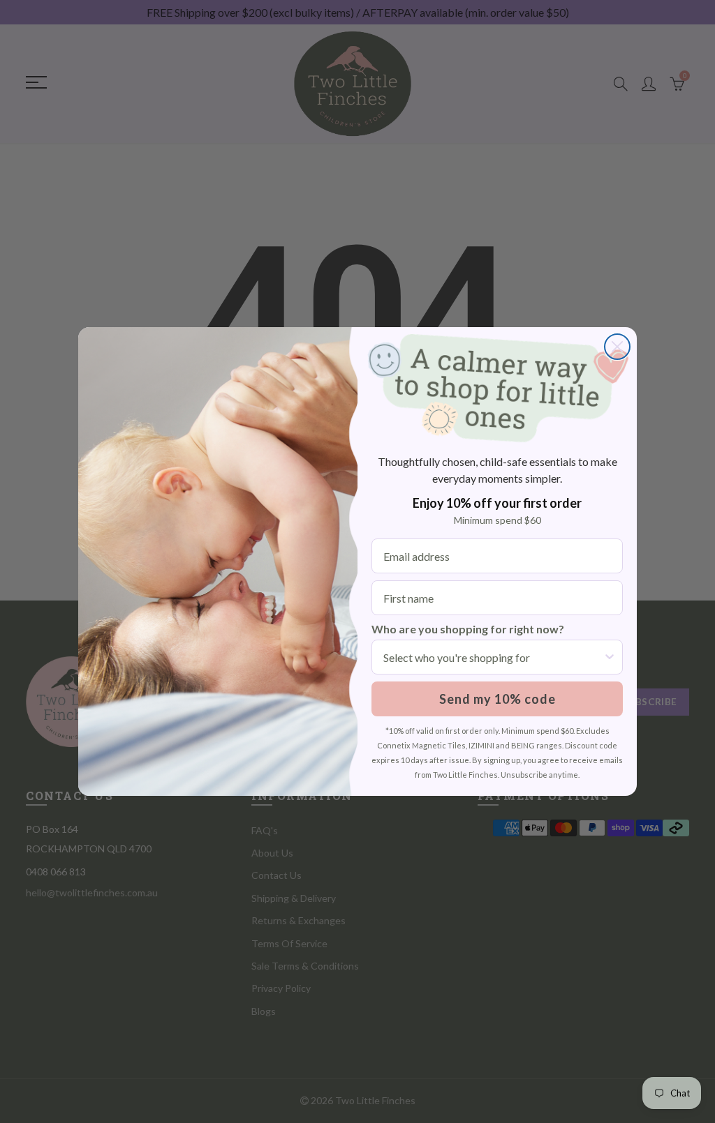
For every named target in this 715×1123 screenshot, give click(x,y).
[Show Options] (610, 657)
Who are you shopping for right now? (467, 628)
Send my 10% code (497, 699)
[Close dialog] (617, 346)
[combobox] (493, 657)
